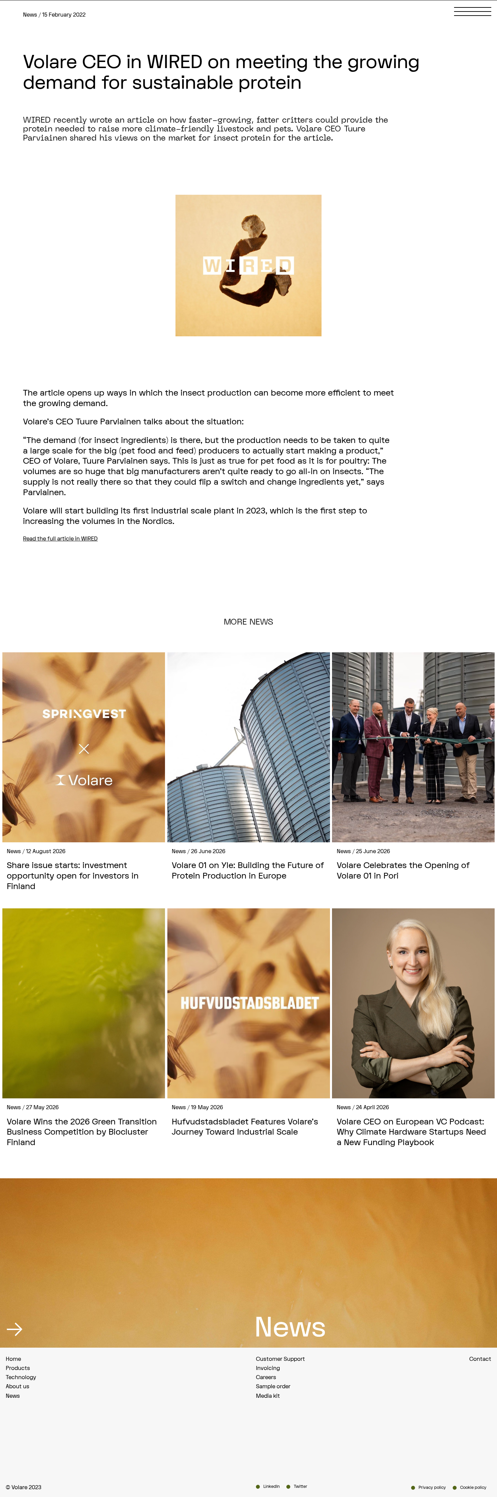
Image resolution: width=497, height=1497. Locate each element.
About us (17, 1386)
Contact (480, 1359)
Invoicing (268, 1368)
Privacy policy (432, 1487)
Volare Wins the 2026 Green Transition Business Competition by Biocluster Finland (82, 1132)
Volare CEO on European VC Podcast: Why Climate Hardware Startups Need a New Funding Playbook (411, 1132)
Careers (266, 1377)
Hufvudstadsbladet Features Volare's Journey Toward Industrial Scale (245, 1127)
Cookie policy (473, 1487)
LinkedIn (271, 1486)
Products (18, 1368)
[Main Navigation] (472, 11)
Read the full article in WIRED (60, 538)
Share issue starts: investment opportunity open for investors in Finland (73, 876)
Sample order (273, 1386)
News (13, 1396)
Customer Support (280, 1359)
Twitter (300, 1486)
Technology (21, 1377)
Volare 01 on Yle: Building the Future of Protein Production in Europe (248, 871)
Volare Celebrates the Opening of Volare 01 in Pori (403, 871)
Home (13, 1359)
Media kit (268, 1396)
